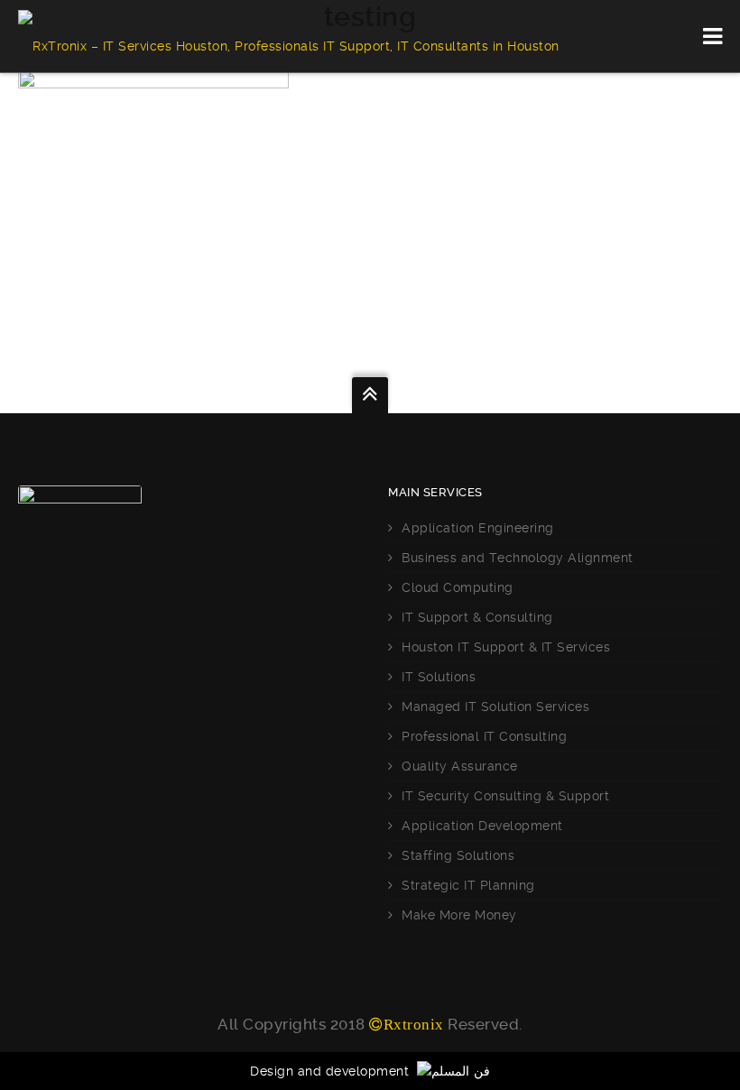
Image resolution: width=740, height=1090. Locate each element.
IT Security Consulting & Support (505, 796)
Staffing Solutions (458, 855)
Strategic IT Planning (468, 885)
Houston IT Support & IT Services (506, 647)
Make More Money (459, 915)
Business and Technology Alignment (518, 557)
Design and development (333, 1071)
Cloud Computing (457, 587)
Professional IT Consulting (484, 736)
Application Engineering (478, 528)
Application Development (482, 825)
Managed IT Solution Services (495, 706)
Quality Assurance (460, 766)
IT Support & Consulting (477, 617)
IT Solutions (439, 677)
